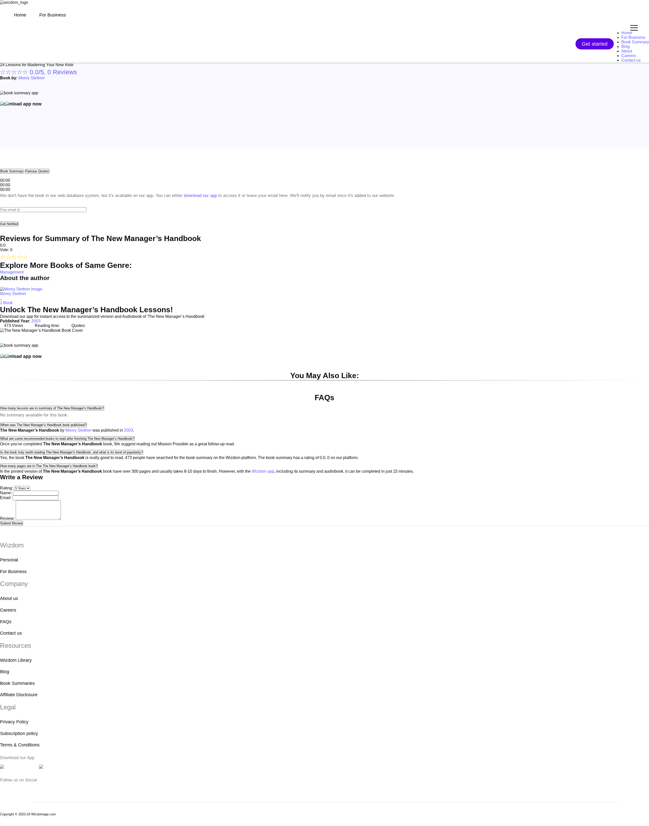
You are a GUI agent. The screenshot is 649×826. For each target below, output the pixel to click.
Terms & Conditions (20, 744)
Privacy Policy (14, 721)
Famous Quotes (37, 171)
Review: (7, 518)
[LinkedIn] (27, 790)
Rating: (6, 488)
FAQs (5, 621)
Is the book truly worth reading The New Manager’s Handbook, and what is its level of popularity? (72, 452)
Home (20, 14)
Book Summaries (17, 683)
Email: (5, 497)
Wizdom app (263, 471)
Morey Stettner (32, 78)
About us (9, 598)
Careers (628, 55)
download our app (200, 195)
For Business (52, 14)
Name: (6, 493)
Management (12, 272)
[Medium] (11, 790)
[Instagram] (19, 790)
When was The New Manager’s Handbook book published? (43, 425)
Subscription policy (19, 733)
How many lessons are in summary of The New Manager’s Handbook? (52, 408)
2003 (36, 321)
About (626, 51)
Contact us (631, 60)
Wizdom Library (16, 660)
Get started (594, 44)
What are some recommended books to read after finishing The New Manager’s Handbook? (67, 438)
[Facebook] (3, 790)
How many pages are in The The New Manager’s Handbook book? (49, 466)
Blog (625, 46)
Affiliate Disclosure (19, 694)
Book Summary (635, 42)
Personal (9, 559)
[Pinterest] (33, 790)
